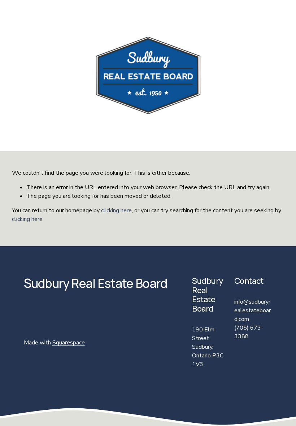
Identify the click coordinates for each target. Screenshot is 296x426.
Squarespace (68, 343)
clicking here (116, 210)
